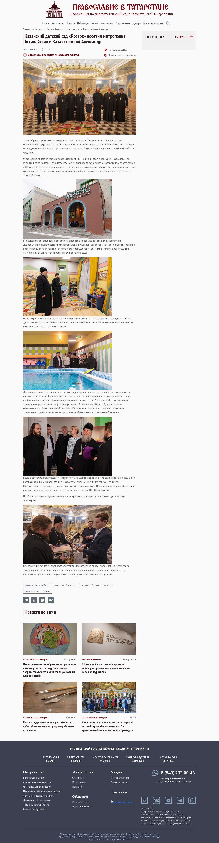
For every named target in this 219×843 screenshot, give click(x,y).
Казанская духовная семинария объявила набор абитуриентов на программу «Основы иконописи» (48, 726)
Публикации (83, 23)
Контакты (119, 792)
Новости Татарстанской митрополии (63, 29)
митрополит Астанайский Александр (97, 585)
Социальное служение (36, 804)
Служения (78, 777)
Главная (26, 29)
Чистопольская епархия (50, 759)
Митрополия (107, 23)
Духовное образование (37, 800)
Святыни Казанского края (38, 795)
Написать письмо (82, 806)
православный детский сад (37, 585)
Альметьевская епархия (75, 759)
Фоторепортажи (120, 777)
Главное (45, 23)
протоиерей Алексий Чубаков (38, 591)
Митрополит (58, 23)
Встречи (77, 786)
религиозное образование (65, 585)
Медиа (94, 23)
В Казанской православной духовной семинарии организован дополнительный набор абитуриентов (106, 668)
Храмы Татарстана (34, 809)
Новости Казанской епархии (95, 29)
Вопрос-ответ (80, 802)
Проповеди (79, 782)
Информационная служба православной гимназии (53, 55)
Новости (70, 23)
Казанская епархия (34, 777)
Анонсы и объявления (91, 659)
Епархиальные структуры (128, 23)
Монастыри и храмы (153, 23)
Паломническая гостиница (168, 759)
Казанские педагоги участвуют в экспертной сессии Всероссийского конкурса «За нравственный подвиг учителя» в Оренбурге (107, 726)
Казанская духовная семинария (137, 759)
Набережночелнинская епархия (105, 759)
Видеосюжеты (119, 782)
